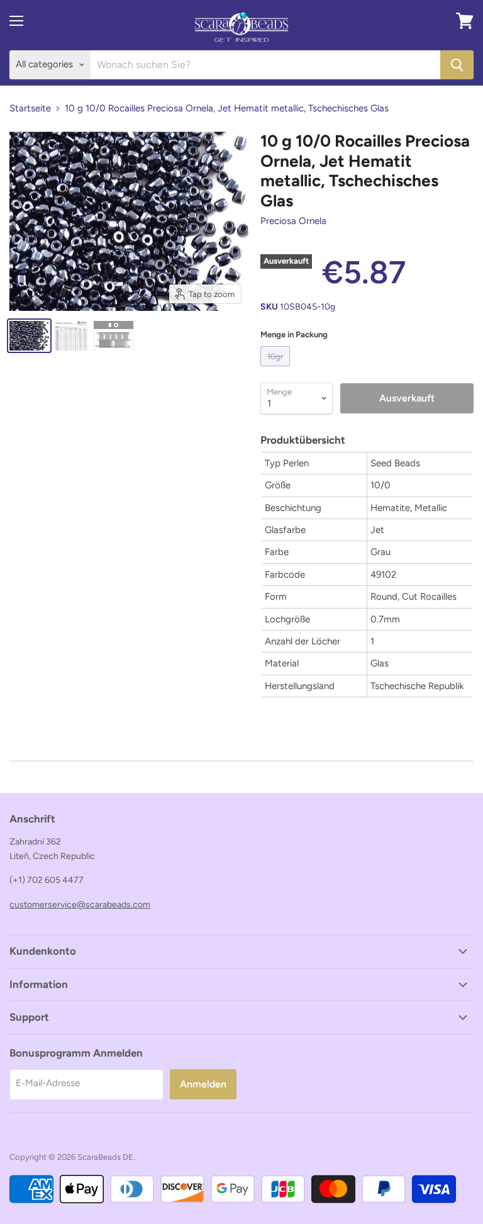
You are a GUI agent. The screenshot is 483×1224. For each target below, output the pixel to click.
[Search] (457, 64)
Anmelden (203, 1084)
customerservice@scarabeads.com (79, 904)
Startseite (30, 108)
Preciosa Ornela (293, 221)
